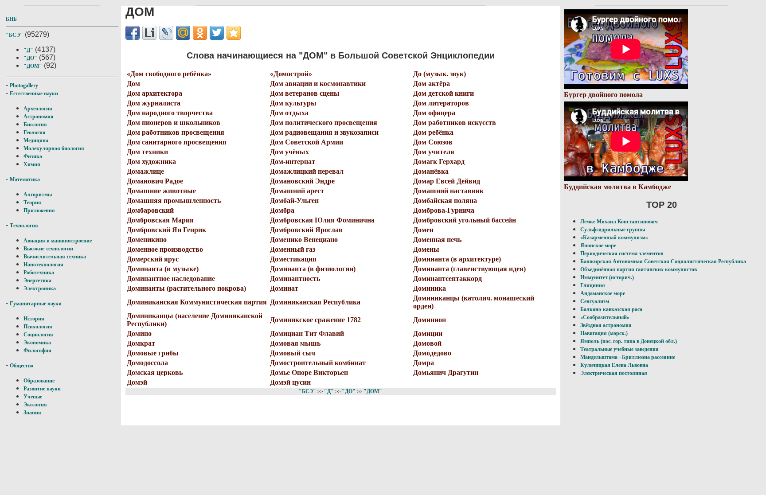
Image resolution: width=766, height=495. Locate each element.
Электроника (39, 288)
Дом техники (147, 152)
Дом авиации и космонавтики (318, 83)
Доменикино (147, 239)
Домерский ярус (153, 259)
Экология (35, 404)
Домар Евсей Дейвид (446, 181)
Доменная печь (437, 239)
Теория (32, 202)
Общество (21, 365)
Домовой (427, 343)
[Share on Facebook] (132, 33)
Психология (37, 327)
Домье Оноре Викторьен (309, 372)
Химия (31, 164)
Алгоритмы (37, 194)
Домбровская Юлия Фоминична (322, 220)
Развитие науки (42, 389)
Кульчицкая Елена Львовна (614, 365)
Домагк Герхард (439, 161)
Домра (423, 362)
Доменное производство (165, 249)
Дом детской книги (443, 93)
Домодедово (432, 353)
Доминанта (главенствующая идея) (469, 269)
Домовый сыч (292, 353)
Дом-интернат (292, 161)
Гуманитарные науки (36, 303)
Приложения (39, 210)
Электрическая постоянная (613, 373)
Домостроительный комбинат (318, 362)
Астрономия (38, 116)
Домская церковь (155, 372)
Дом (133, 83)
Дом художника (151, 161)
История (33, 319)
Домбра (282, 210)
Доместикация (293, 259)
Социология (38, 334)
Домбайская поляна (445, 200)
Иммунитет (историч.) (607, 277)
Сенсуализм (594, 301)
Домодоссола (147, 362)
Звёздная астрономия (606, 325)
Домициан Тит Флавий (307, 333)
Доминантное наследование (171, 278)
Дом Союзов (433, 142)
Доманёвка (431, 171)
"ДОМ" (32, 66)
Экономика (37, 342)
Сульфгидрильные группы (612, 229)
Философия (37, 350)
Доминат (284, 288)
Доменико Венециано (304, 239)
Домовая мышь (295, 343)
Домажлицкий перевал (307, 171)
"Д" (28, 50)
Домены (426, 249)
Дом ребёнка (433, 132)
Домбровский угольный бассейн (464, 220)
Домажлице (145, 171)
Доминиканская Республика (315, 302)
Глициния (592, 285)
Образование (39, 381)
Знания (32, 412)
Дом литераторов (441, 103)
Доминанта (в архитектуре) (457, 259)
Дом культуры (293, 103)
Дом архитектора (154, 93)
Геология (34, 132)
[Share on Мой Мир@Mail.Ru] (183, 33)
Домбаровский (150, 210)
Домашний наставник (448, 191)
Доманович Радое (155, 181)
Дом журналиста (153, 103)
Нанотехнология (43, 264)
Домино (139, 333)
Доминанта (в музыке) (163, 269)
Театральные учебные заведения (619, 349)
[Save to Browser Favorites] (234, 33)
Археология (37, 108)
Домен (423, 230)
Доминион (429, 320)
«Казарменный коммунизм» (614, 237)
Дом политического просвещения (323, 122)
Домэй (137, 382)
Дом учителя (433, 152)
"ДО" (30, 58)
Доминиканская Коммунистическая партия (197, 302)
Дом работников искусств (454, 122)
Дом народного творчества (170, 113)
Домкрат (141, 343)
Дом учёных (289, 152)
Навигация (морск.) (604, 333)
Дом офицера (434, 113)
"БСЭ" (14, 35)
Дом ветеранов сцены (305, 93)
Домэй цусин (290, 382)
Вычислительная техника (54, 256)
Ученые (32, 397)
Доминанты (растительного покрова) (186, 288)
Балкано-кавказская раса (611, 309)
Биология (35, 124)
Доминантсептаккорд (447, 278)
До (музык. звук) (439, 74)
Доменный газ (292, 249)
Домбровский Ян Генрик (166, 230)
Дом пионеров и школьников (173, 122)
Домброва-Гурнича (443, 210)
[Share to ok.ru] (200, 33)
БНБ (11, 19)
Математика (25, 179)
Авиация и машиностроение (57, 241)
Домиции (427, 333)
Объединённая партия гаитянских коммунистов (638, 269)
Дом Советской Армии (306, 142)
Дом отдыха (289, 113)
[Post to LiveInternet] (149, 33)
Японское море (598, 245)
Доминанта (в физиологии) (313, 269)
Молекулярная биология (53, 148)
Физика (32, 156)
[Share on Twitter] (217, 33)
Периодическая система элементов (621, 253)
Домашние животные (161, 191)
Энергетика (37, 280)
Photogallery (24, 85)
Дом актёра (431, 83)
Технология (24, 225)
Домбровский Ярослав (306, 230)
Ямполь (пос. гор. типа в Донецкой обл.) (628, 341)
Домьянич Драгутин (445, 372)
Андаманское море (602, 293)
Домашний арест (297, 191)
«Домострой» (291, 74)
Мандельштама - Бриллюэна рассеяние (627, 357)
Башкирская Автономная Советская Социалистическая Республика (663, 261)
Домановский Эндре (302, 181)
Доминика (429, 288)
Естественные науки (34, 93)
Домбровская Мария (160, 220)
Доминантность (295, 278)
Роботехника (38, 272)
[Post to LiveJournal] (166, 33)
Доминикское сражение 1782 (315, 320)
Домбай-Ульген (294, 200)
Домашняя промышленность (174, 200)
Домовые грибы (153, 353)
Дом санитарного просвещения (177, 142)
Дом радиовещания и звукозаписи (324, 132)
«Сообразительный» (604, 317)
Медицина (35, 140)
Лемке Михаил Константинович (619, 221)
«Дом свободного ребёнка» (169, 74)
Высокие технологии (48, 249)
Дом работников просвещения (175, 132)
